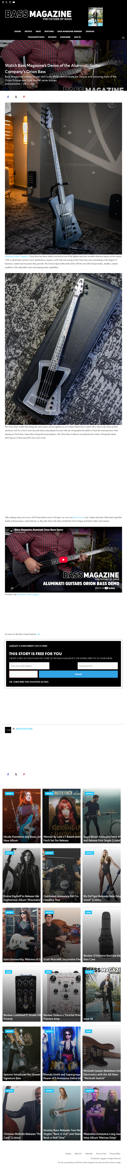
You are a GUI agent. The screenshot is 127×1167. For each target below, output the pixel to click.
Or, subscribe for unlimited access (28, 681)
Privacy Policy (97, 1162)
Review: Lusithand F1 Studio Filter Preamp (23, 1017)
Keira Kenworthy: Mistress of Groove (25, 959)
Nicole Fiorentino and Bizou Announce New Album (26, 838)
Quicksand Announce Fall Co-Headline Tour (61, 898)
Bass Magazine (12, 84)
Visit (38, 634)
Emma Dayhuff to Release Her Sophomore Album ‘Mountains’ (22, 898)
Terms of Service (111, 1162)
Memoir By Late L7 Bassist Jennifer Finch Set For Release (63, 838)
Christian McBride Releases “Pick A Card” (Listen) (24, 1136)
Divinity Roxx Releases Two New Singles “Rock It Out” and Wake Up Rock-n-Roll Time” (64, 1134)
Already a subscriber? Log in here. (28, 645)
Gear (88, 912)
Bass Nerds (78, 517)
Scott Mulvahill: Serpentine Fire (62, 959)
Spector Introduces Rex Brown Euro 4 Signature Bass (26, 1076)
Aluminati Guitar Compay (28, 594)
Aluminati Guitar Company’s (17, 256)
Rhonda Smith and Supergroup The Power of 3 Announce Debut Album (64, 1076)
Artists (9, 793)
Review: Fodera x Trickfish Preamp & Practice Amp (65, 1017)
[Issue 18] (95, 16)
